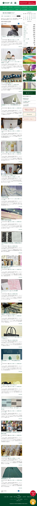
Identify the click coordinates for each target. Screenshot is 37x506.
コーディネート (11, 61)
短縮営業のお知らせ (26, 98)
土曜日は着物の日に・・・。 (7, 456)
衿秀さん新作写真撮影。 (6, 220)
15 (29, 17)
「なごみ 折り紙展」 (26, 104)
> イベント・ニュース (13, 499)
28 (27, 19)
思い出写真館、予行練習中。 (7, 129)
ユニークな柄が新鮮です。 (7, 83)
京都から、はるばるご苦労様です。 (9, 314)
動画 (24, 40)
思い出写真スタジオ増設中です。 (9, 175)
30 (31, 19)
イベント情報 (17, 39)
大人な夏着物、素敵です (26, 101)
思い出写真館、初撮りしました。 (9, 60)
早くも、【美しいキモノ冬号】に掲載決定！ (11, 152)
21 (27, 18)
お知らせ (10, 39)
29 (29, 19)
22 (29, 18)
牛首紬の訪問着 (4, 197)
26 (23, 19)
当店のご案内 (5, 7)
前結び (14, 39)
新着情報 (2, 62)
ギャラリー (30, 9)
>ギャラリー (26, 499)
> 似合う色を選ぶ (20, 499)
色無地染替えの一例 (5, 478)
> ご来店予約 (24, 496)
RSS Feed (29, 21)
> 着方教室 (19, 496)
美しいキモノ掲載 (26, 38)
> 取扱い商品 (15, 496)
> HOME (18, 495)
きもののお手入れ (17, 7)
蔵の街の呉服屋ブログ (7, 16)
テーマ (24, 23)
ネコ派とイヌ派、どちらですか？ (9, 385)
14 (27, 17)
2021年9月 (29, 12)
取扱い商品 (10, 7)
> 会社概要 (10, 496)
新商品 (18, 84)
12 (23, 17)
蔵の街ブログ (31, 7)
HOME (2, 16)
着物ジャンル (20, 61)
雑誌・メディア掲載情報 (23, 9)
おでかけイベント (11, 9)
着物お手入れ (26, 32)
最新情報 (17, 9)
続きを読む (20, 46)
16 (31, 17)
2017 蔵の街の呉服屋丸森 (17, 503)
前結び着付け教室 (24, 7)
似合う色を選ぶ (5, 9)
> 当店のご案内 (6, 496)
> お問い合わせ (18, 500)
